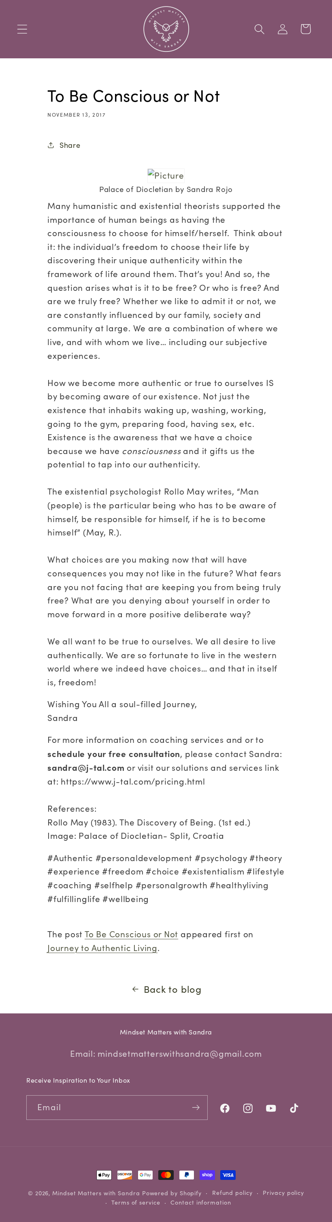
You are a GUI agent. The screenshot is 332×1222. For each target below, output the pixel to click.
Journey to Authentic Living (102, 947)
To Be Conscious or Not (131, 934)
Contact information (200, 1202)
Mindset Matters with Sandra (96, 1193)
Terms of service (135, 1202)
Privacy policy (283, 1192)
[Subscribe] (195, 1107)
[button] (22, 29)
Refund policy (232, 1192)
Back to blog (173, 989)
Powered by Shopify (172, 1193)
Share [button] (70, 145)
